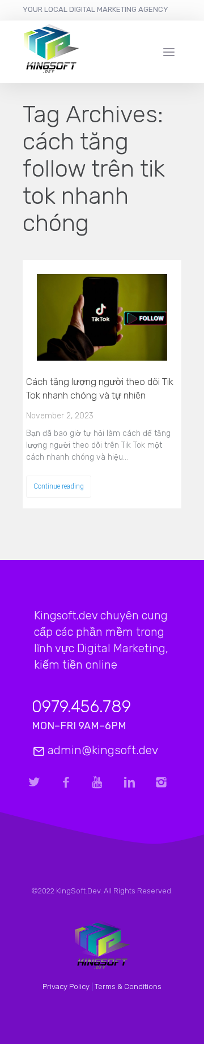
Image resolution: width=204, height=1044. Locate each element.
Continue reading (58, 486)
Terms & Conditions (128, 986)
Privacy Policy (66, 986)
